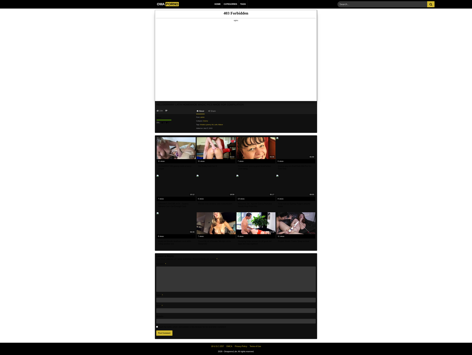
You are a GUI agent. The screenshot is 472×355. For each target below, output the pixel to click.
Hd (213, 125)
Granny (205, 121)
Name (159, 295)
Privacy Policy (241, 346)
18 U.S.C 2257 (217, 346)
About (201, 111)
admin (202, 117)
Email (159, 306)
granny (208, 125)
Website (159, 316)
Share (213, 111)
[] (431, 4)
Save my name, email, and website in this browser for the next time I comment (192, 327)
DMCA (229, 346)
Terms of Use (255, 346)
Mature (220, 125)
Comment (161, 264)
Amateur (203, 125)
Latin (216, 125)
